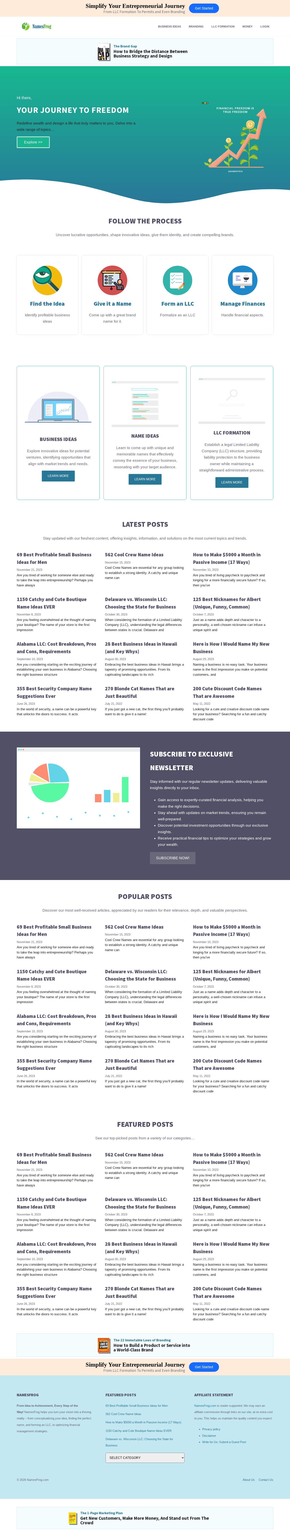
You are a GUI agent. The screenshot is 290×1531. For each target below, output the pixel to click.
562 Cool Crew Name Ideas (134, 554)
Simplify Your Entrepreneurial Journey (135, 6)
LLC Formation (223, 26)
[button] (173, 858)
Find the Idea (47, 303)
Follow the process (145, 221)
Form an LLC (177, 303)
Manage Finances (242, 303)
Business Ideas (169, 26)
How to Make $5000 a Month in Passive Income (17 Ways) (143, 1422)
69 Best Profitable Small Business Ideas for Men (137, 1405)
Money (247, 26)
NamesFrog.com (205, 1405)
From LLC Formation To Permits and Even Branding (144, 11)
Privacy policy (211, 1429)
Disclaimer (209, 1435)
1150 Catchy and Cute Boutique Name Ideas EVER (139, 1430)
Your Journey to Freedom (73, 110)
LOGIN (264, 26)
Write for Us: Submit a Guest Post (224, 1442)
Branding (196, 26)
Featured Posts (145, 1124)
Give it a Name (112, 303)
